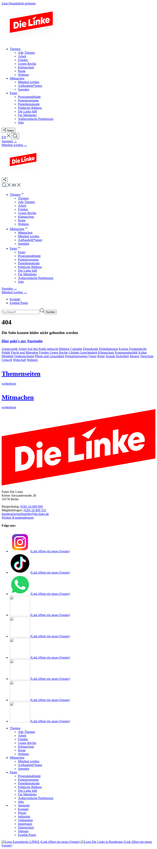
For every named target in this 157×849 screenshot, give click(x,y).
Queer (92, 356)
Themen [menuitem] (15, 49)
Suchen (50, 312)
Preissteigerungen (76, 356)
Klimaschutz (106, 352)
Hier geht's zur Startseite (22, 341)
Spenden (23, 768)
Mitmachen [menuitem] (17, 78)
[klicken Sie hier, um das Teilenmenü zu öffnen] (5, 179)
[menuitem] (17, 194)
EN (4, 137)
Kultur (142, 352)
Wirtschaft (19, 360)
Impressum (25, 824)
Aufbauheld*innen (30, 765)
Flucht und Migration (24, 352)
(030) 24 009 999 (31, 506)
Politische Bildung (30, 787)
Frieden (44, 352)
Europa (123, 349)
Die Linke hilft (27, 790)
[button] (8, 137)
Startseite (24, 805)
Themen (15, 728)
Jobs (21, 801)
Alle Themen (26, 732)
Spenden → (9, 141)
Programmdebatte (29, 776)
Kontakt (15, 299)
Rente (101, 356)
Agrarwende (10, 349)
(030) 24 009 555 (35, 510)
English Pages (19, 303)
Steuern (134, 356)
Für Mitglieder (27, 794)
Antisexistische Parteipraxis (35, 798)
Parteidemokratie (29, 783)
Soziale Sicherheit (117, 356)
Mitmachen (17, 757)
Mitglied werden (28, 761)
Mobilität (7, 356)
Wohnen (32, 360)
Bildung (64, 349)
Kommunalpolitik (126, 352)
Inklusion (24, 816)
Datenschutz (26, 827)
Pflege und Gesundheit (49, 356)
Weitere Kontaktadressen (18, 517)
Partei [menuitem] (13, 93)
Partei (13, 772)
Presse (22, 812)
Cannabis (76, 349)
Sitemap (23, 831)
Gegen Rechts (59, 352)
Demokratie (90, 349)
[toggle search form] (15, 136)
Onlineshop (25, 820)
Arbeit (22, 349)
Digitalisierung (108, 349)
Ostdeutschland (24, 356)
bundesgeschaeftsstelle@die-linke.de (25, 514)
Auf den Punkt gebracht (42, 349)
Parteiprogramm (28, 779)
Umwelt (7, 360)
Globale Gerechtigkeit (83, 352)
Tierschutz (147, 356)
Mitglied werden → (14, 145)
